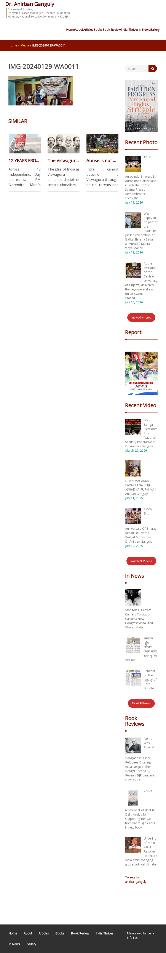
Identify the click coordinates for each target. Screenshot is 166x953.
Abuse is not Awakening (102, 160)
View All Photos (141, 317)
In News (144, 29)
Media (24, 45)
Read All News (141, 703)
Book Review (111, 29)
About (79, 29)
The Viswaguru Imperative (64, 160)
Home (70, 29)
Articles (88, 29)
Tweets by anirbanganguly (135, 879)
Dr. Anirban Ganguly (29, 3)
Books (97, 29)
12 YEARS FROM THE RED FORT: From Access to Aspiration (25, 160)
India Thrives (130, 29)
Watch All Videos (141, 561)
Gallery (155, 29)
